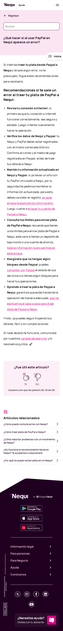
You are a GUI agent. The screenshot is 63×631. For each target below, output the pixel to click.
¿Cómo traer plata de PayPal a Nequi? (25, 432)
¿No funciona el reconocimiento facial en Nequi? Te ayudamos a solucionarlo (26, 451)
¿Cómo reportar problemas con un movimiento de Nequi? (29, 441)
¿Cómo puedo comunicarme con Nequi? (26, 424)
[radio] (26, 379)
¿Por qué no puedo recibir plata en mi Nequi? (28, 460)
